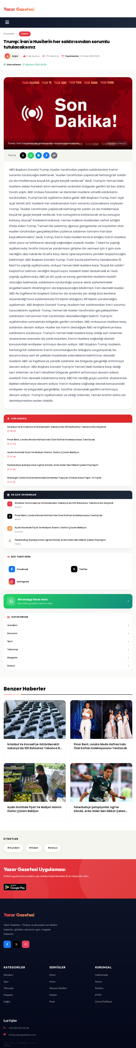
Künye (98, 981)
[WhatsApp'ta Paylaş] (31, 155)
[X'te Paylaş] (23, 155)
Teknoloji (12, 649)
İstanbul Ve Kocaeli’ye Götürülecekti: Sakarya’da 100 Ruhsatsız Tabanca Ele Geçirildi (56, 427)
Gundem (12, 625)
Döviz (52, 974)
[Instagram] (25, 944)
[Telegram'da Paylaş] (38, 155)
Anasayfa (9, 33)
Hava (52, 981)
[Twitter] (16, 944)
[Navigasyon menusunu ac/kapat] (7, 22)
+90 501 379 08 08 (18, 1028)
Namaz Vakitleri (58, 988)
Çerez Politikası (103, 1001)
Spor (10, 641)
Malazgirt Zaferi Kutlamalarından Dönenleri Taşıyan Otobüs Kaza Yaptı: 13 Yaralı (54, 477)
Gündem (8, 974)
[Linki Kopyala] (54, 155)
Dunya (11, 665)
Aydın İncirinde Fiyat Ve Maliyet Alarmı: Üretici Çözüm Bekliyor (43, 452)
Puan (52, 1001)
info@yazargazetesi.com (22, 1034)
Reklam (99, 988)
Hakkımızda (101, 974)
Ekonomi (12, 633)
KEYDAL (23, 1043)
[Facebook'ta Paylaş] (46, 155)
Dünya (25, 33)
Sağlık (7, 1001)
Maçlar (53, 994)
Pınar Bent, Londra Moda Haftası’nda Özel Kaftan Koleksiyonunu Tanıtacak (51, 439)
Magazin (12, 657)
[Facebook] (7, 944)
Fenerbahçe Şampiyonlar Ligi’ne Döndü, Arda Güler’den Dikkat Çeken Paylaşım (52, 465)
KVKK (98, 994)
